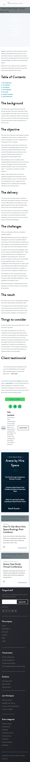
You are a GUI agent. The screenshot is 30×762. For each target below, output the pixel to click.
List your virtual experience (10, 706)
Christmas (5, 739)
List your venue (7, 700)
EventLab (5, 632)
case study (9, 383)
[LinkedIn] (12, 611)
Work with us (6, 629)
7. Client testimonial (6, 96)
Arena (3, 51)
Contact (4, 635)
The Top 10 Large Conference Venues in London (15, 478)
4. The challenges (6, 90)
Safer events (6, 684)
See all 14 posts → (15, 508)
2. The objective (5, 85)
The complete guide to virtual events (13, 666)
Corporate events (7, 733)
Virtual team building (8, 663)
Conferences (6, 727)
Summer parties (7, 742)
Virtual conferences (8, 657)
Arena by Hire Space (15, 21)
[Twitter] (3, 611)
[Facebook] (6, 611)
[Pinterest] (15, 611)
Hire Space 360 (7, 681)
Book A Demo (15, 399)
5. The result (4, 92)
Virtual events (6, 687)
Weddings (5, 745)
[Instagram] (9, 611)
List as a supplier (7, 709)
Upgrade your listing (8, 703)
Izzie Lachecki (10, 413)
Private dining (6, 736)
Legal (4, 641)
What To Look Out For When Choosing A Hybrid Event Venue (15, 500)
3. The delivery (5, 87)
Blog (3, 638)
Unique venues (7, 723)
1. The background (6, 83)
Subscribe (22, 602)
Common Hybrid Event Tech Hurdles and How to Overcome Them (15, 489)
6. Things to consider (7, 94)
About (4, 626)
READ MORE (23, 428)
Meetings (5, 730)
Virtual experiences (8, 660)
